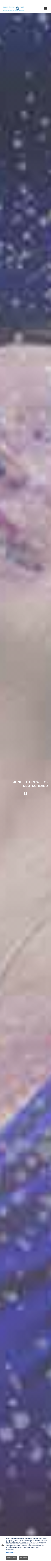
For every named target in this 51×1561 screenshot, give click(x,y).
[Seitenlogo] (13, 8)
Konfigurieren (11, 1552)
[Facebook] (25, 793)
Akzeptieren (11, 1558)
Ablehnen (23, 1558)
